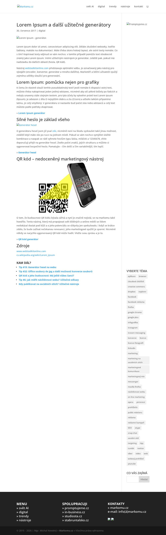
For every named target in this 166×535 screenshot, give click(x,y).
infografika (133, 322)
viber (130, 453)
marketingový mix (136, 376)
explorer (142, 291)
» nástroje (24, 520)
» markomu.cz (118, 508)
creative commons (136, 286)
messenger (133, 381)
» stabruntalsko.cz (75, 520)
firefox (131, 307)
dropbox (131, 291)
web (146, 453)
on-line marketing (136, 397)
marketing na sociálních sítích (135, 360)
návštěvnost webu (136, 391)
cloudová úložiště (136, 281)
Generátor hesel (27, 152)
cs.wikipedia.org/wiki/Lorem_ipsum (36, 255)
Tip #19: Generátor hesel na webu (37, 267)
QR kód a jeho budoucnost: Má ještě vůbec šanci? (46, 275)
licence (143, 338)
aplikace (132, 276)
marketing (133, 353)
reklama (132, 417)
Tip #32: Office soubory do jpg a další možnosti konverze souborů (55, 271)
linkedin (131, 348)
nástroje (125, 6)
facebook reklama (136, 302)
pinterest (140, 402)
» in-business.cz (73, 512)
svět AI (90, 6)
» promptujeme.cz (75, 508)
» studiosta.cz (72, 516)
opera (130, 402)
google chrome (135, 312)
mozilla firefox (134, 386)
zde (54, 130)
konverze (132, 338)
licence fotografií (135, 343)
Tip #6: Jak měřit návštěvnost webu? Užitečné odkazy (49, 279)
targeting (132, 443)
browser (142, 276)
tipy (141, 443)
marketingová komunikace (134, 369)
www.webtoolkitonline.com (31, 251)
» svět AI (23, 508)
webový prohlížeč (136, 458)
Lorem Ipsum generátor (31, 113)
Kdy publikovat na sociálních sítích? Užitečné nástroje (49, 284)
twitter (140, 448)
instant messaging (136, 332)
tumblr (131, 448)
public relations (135, 412)
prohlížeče (132, 407)
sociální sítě (133, 438)
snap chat (132, 433)
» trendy (23, 516)
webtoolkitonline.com (36, 68)
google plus (133, 317)
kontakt (138, 6)
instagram (132, 327)
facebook (132, 296)
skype (137, 427)
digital (101, 6)
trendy (113, 6)
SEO (130, 427)
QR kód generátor (28, 239)
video (138, 453)
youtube (132, 463)
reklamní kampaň (136, 422)
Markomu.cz (66, 530)
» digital (22, 512)
